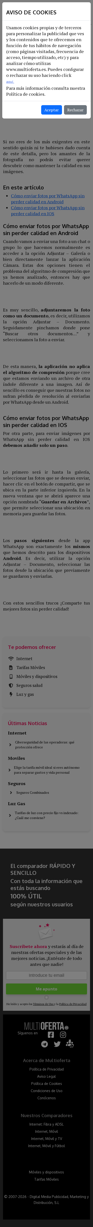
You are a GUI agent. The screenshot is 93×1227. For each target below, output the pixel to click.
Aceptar (51, 110)
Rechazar (75, 110)
